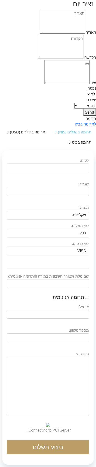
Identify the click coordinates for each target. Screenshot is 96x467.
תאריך (91, 32)
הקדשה (90, 57)
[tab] (73, 132)
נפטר (92, 88)
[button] (85, 124)
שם (93, 82)
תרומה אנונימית (68, 297)
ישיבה (91, 99)
